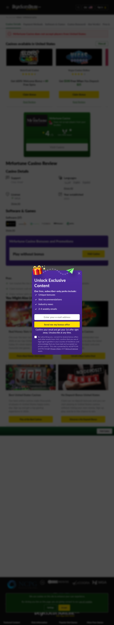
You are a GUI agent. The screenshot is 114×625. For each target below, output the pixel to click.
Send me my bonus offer (57, 324)
